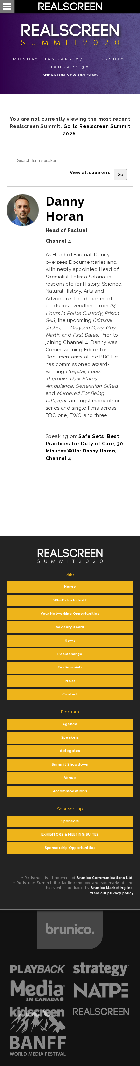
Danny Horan (65, 208)
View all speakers (90, 172)
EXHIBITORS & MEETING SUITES (70, 834)
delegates (70, 751)
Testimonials (69, 667)
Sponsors (70, 821)
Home (70, 587)
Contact (69, 694)
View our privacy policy (111, 893)
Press (70, 681)
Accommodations (70, 791)
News (70, 641)
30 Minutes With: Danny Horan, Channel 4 (84, 451)
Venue (70, 778)
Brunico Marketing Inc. (112, 888)
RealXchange (69, 654)
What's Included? (70, 600)
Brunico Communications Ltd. (105, 878)
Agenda (70, 724)
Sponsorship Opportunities (70, 848)
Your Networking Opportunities (70, 614)
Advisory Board (70, 627)
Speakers (70, 737)
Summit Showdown (70, 764)
